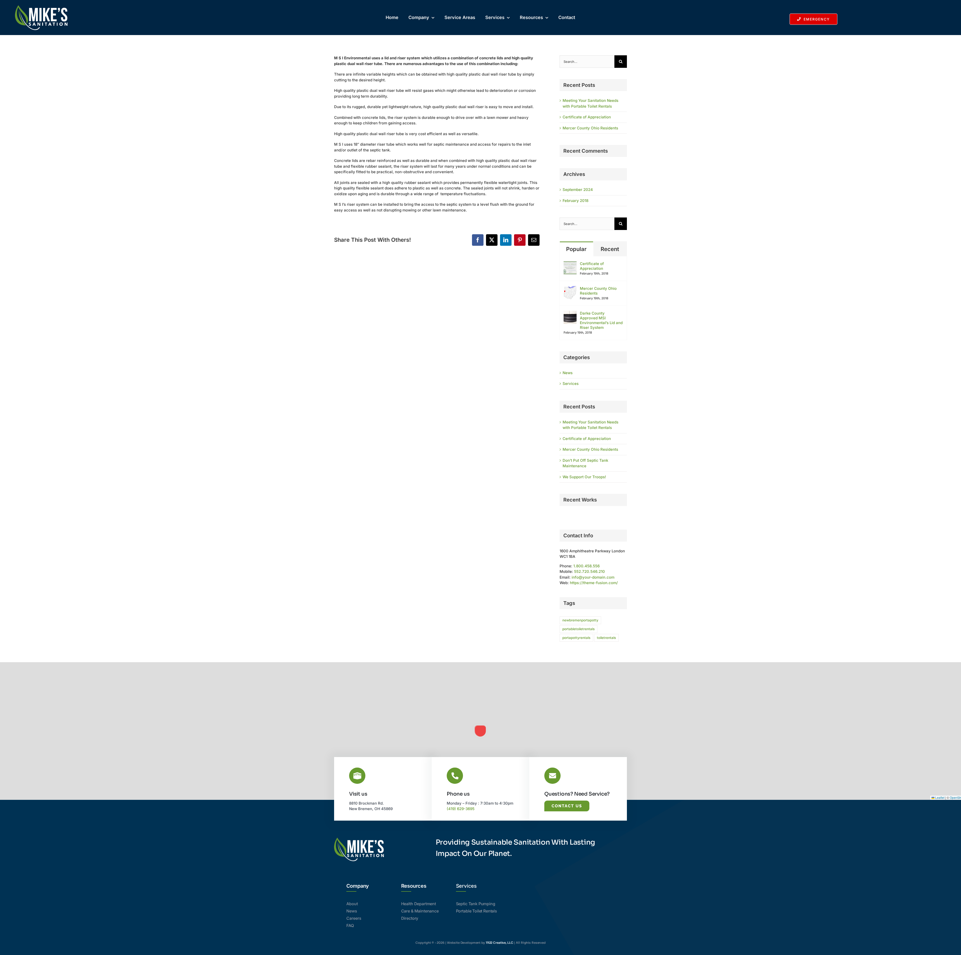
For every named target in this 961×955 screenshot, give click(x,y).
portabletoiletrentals (578, 629)
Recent (610, 249)
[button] (480, 731)
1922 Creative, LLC (499, 942)
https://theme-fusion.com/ (594, 582)
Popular (576, 249)
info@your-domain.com (593, 577)
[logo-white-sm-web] (41, 7)
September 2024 (578, 189)
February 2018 (575, 200)
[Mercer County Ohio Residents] (570, 288)
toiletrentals (606, 638)
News (568, 372)
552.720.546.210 (589, 571)
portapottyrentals (576, 638)
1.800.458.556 (586, 566)
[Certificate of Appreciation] (570, 264)
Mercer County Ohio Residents (590, 128)
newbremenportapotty (580, 620)
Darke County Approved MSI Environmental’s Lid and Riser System (601, 320)
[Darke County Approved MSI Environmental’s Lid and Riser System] (570, 313)
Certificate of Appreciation (587, 117)
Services (571, 383)
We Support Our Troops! (584, 476)
